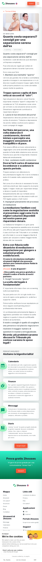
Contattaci (6, 512)
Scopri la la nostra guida (30, 522)
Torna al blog (10, 11)
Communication (17, 49)
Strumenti (6, 498)
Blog (4, 509)
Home (5, 495)
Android (27, 514)
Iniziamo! (31, 3)
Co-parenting (7, 49)
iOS (26, 511)
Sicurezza (6, 503)
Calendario (6, 525)
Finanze (5, 527)
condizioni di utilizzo (29, 495)
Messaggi (6, 522)
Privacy (25, 498)
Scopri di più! (21, 446)
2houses (7, 269)
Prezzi (5, 506)
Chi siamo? (6, 501)
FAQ (24, 501)
